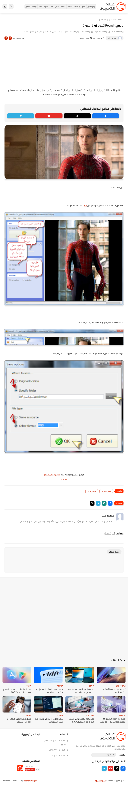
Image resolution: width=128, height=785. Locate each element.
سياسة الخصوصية (58, 755)
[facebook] (105, 115)
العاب (51, 6)
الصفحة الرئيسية (117, 19)
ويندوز (83, 6)
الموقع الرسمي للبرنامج (52, 474)
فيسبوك (70, 6)
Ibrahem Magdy (30, 780)
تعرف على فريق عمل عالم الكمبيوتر (56, 742)
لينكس (57, 6)
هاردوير (28, 6)
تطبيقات (28, 685)
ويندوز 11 (77, 6)
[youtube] (48, 115)
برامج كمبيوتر (91, 6)
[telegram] (20, 115)
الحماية (63, 6)
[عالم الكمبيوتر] (112, 6)
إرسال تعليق (114, 552)
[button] (110, 503)
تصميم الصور (91, 491)
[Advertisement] (64, 67)
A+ (10, 38)
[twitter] (77, 115)
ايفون (40, 6)
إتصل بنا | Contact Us (57, 750)
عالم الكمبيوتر (100, 780)
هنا (85, 206)
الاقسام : (122, 755)
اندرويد (46, 6)
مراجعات (34, 6)
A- (6, 38)
